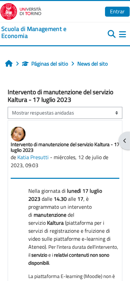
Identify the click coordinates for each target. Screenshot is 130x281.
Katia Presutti (33, 157)
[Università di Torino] (21, 11)
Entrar (117, 11)
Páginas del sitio (49, 64)
